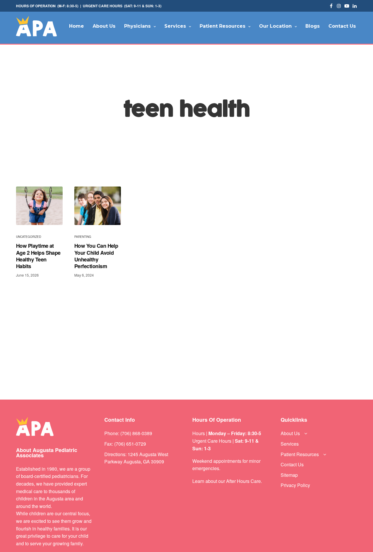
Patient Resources (222, 26)
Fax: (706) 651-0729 (125, 443)
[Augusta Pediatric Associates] (36, 26)
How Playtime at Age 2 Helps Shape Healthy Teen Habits (38, 256)
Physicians (137, 26)
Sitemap (289, 475)
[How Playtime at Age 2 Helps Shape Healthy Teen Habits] (39, 206)
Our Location (275, 26)
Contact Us (342, 26)
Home (76, 26)
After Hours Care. (244, 481)
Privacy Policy (295, 485)
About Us (104, 26)
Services (175, 26)
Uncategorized (28, 237)
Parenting (82, 237)
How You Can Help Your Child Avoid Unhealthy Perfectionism (96, 256)
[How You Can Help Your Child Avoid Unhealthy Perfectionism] (97, 206)
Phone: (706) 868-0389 (128, 433)
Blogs (312, 26)
